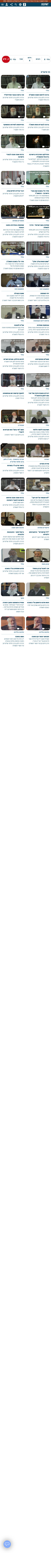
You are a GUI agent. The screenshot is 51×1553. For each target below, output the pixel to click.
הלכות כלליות (44, 632)
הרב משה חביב (19, 300)
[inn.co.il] (24, 4)
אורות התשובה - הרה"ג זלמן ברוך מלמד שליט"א (14, 460)
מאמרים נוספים (18, 221)
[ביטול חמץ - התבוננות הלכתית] (13, 530)
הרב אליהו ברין (44, 300)
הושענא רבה (44, 289)
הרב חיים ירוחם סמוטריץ (41, 471)
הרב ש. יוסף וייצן (43, 537)
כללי (47, 59)
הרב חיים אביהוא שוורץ (41, 605)
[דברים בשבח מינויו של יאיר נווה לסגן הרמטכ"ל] (38, 391)
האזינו (46, 459)
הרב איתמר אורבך (43, 575)
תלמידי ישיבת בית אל (42, 164)
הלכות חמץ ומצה (18, 528)
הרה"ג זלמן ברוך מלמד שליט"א (38, 98)
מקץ (22, 598)
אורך (21, 59)
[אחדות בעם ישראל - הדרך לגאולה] (38, 223)
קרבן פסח (45, 564)
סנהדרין (21, 425)
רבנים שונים (45, 200)
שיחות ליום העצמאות (41, 321)
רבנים (38, 59)
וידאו (29, 59)
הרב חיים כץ (20, 435)
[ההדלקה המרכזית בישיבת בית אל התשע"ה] (38, 153)
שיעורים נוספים (43, 528)
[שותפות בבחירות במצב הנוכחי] (13, 223)
